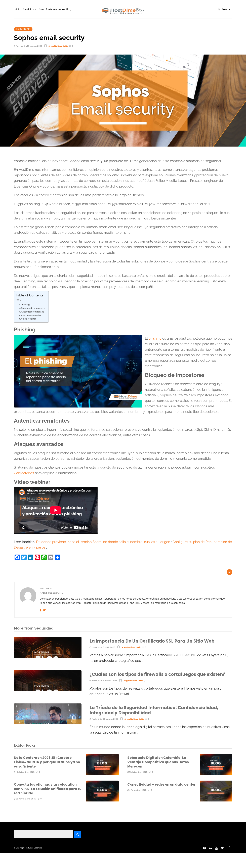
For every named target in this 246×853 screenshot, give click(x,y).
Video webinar (28, 319)
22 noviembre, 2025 (25, 798)
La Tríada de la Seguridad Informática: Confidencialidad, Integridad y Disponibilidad (154, 710)
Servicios (28, 9)
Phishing (25, 304)
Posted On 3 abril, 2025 (103, 647)
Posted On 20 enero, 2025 (104, 719)
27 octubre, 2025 (137, 790)
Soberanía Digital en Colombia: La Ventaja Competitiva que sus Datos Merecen (158, 762)
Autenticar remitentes (32, 311)
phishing (154, 338)
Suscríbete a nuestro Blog (55, 9)
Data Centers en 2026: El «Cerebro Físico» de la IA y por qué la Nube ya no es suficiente (47, 762)
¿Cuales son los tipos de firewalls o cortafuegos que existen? (157, 674)
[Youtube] (216, 848)
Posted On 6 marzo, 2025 (104, 680)
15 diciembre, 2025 (24, 772)
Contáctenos (24, 473)
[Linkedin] (210, 848)
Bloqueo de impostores (33, 308)
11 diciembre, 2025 (138, 772)
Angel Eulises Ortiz (58, 46)
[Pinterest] (204, 848)
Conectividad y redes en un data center (161, 784)
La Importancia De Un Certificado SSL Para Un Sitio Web (152, 641)
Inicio (17, 9)
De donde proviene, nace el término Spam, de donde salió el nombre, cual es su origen (103, 542)
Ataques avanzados (31, 315)
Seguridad (23, 29)
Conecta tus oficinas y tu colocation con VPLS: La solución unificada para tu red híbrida (47, 788)
